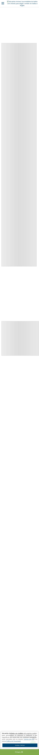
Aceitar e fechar (20, 745)
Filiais (18, 752)
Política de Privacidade (13, 741)
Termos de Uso (29, 739)
